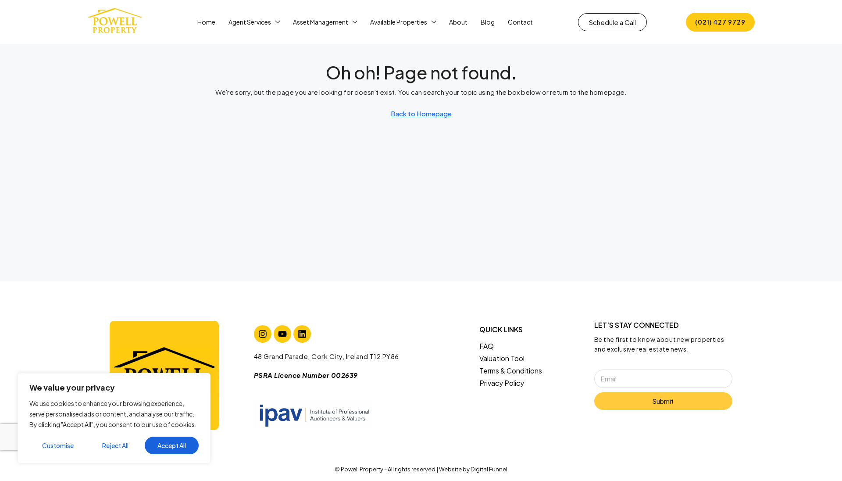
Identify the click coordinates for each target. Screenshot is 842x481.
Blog (488, 22)
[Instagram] (262, 334)
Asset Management (320, 22)
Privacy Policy (501, 383)
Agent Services (249, 22)
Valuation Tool (501, 358)
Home (206, 22)
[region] (114, 418)
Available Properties (398, 22)
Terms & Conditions (510, 370)
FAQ (486, 346)
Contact (520, 22)
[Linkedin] (302, 334)
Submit (663, 401)
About (458, 22)
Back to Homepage (421, 113)
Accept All (171, 445)
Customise (58, 445)
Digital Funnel (489, 469)
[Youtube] (282, 334)
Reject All (115, 445)
